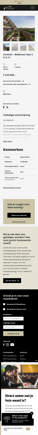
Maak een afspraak (19, 215)
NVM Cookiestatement (9, 356)
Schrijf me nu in (13, 334)
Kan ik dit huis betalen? (12, 81)
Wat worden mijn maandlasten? (15, 84)
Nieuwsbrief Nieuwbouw (16, 304)
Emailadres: (7, 314)
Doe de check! (11, 281)
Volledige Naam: (9, 323)
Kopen (22, 356)
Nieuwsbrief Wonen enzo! (16, 309)
